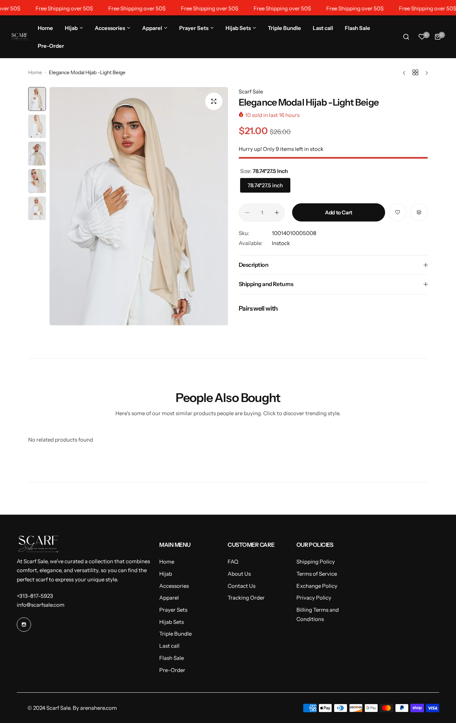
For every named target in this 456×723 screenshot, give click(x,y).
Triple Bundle (175, 633)
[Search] (406, 37)
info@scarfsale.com (40, 604)
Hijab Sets (171, 621)
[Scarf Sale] (19, 36)
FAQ (233, 561)
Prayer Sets (173, 609)
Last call (169, 645)
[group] (139, 206)
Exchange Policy (316, 585)
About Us (239, 573)
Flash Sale (171, 658)
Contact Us (241, 585)
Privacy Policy (313, 597)
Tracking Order (246, 597)
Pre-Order (172, 670)
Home (35, 72)
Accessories (174, 585)
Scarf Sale (251, 91)
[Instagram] (24, 624)
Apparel (169, 597)
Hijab (165, 573)
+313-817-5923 (35, 595)
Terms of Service (316, 573)
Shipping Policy (315, 561)
